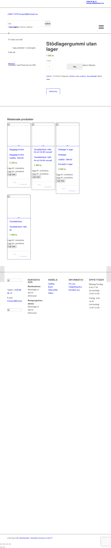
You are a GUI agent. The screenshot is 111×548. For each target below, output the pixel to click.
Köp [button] (14, 182)
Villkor (50, 293)
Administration (24, 538)
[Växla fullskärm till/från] (4, 544)
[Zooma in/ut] (1, 544)
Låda (48, 79)
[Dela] (7, 544)
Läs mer (12, 174)
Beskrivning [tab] (53, 91)
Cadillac (51, 283)
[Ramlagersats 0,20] (109, 274)
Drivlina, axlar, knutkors (78, 76)
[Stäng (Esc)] (10, 544)
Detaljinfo (23, 184)
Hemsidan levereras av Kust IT (41, 538)
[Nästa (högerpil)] (4, 547)
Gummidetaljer (92, 76)
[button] (18, 168)
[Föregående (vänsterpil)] (1, 547)
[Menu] (100, 26)
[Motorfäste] (2, 274)
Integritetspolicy (75, 286)
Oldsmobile (53, 289)
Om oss (72, 283)
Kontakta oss (74, 289)
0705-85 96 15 (91, 1)
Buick (50, 286)
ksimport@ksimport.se (95, 3)
